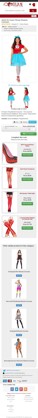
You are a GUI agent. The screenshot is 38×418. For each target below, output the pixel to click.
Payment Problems (11, 399)
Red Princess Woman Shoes (27, 145)
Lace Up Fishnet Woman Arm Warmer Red (27, 218)
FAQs (11, 401)
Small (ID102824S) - (11, 127)
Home (5, 26)
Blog (11, 407)
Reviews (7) (15, 24)
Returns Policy (11, 397)
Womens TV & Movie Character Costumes (13, 28)
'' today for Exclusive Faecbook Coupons (19, 393)
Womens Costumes (12, 26)
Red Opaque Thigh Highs (27, 193)
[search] (33, 10)
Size (16, 122)
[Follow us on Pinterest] (21, 390)
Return (33, 122)
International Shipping (28, 399)
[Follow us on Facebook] (12, 390)
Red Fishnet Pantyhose (27, 169)
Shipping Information (28, 397)
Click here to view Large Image (20, 85)
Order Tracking (28, 401)
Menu (33, 16)
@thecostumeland (13, 370)
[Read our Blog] (26, 390)
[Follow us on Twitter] (17, 390)
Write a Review (24, 24)
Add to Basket (29, 134)
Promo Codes (11, 409)
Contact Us (11, 411)
